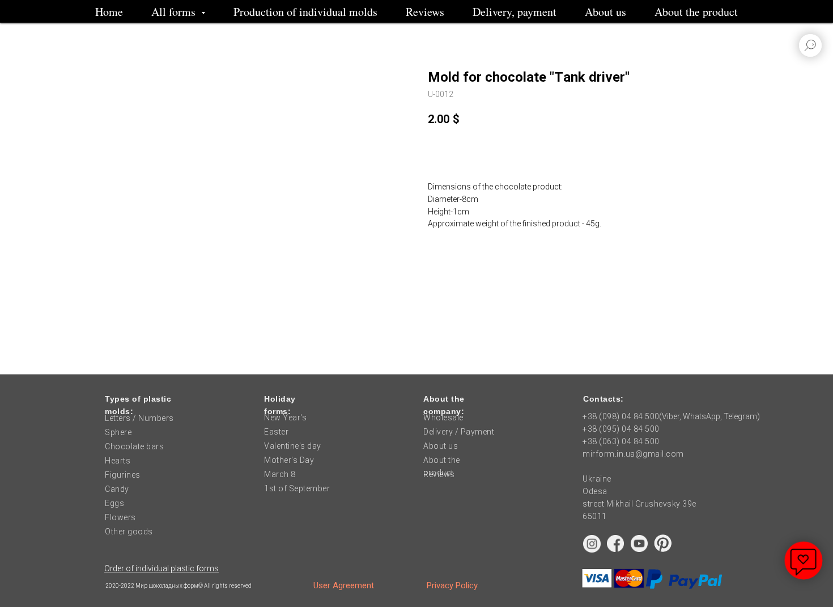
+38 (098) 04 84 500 (621, 416)
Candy (117, 489)
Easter (276, 431)
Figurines (123, 474)
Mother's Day (289, 460)
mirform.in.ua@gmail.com (633, 453)
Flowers (120, 517)
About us (605, 11)
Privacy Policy (452, 585)
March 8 (280, 474)
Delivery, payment (514, 11)
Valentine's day (292, 445)
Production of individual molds (305, 11)
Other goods (129, 531)
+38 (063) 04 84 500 (621, 441)
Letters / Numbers (139, 418)
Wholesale (443, 417)
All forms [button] (174, 11)
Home (109, 11)
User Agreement (343, 585)
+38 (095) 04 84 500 (621, 428)
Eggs (114, 503)
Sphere (118, 432)
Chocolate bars (134, 446)
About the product (696, 11)
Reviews (425, 11)
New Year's (285, 417)
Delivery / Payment (458, 431)
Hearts (117, 460)
